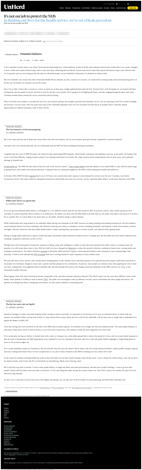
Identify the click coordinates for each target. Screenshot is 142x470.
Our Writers (86, 8)
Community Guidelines (11, 435)
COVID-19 (23, 33)
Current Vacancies (10, 437)
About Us (7, 443)
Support (6, 441)
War (5, 415)
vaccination (63, 33)
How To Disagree (58, 387)
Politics (6, 408)
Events (106, 8)
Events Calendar (9, 426)
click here (12, 454)
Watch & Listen (97, 8)
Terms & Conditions (10, 431)
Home (61, 8)
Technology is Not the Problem (82, 387)
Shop (113, 8)
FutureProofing (44, 387)
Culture (6, 410)
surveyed (43, 251)
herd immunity (37, 33)
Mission (68, 8)
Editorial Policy (9, 444)
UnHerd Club (121, 8)
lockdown (50, 33)
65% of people (39, 254)
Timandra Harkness (31, 53)
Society (6, 417)
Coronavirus (11, 33)
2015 (46, 279)
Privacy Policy (8, 433)
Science (6, 412)
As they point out (10, 166)
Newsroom (76, 8)
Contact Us (7, 439)
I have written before (77, 166)
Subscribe (132, 8)
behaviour (72, 248)
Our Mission (8, 429)
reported (32, 176)
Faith (5, 414)
